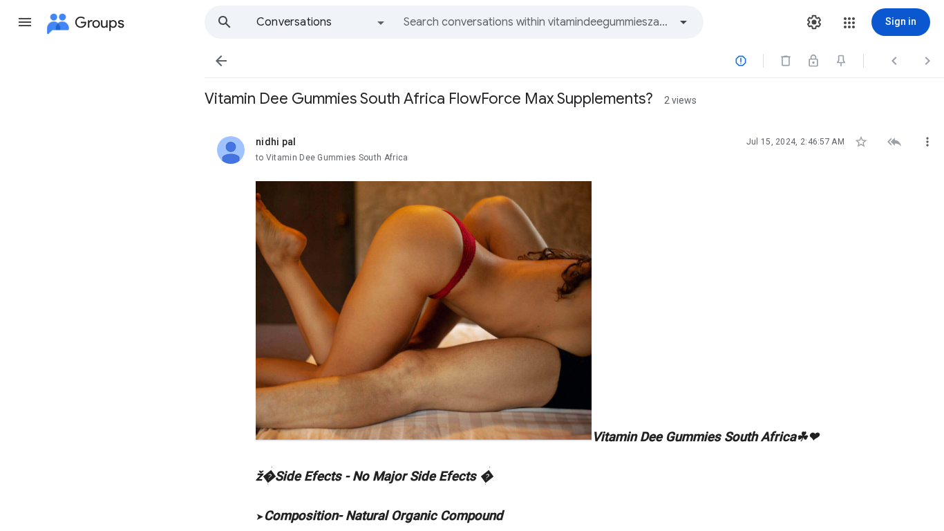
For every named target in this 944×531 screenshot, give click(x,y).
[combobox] (536, 22)
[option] (321, 22)
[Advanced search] (683, 22)
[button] (24, 22)
